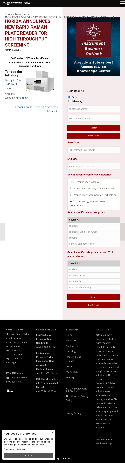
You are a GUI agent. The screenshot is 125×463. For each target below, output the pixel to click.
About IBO (71, 340)
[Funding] (94, 238)
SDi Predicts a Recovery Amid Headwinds (44, 339)
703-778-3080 (18, 354)
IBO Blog (71, 351)
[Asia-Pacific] (94, 282)
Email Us (16, 350)
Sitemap (70, 377)
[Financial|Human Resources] (94, 232)
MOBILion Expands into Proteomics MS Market (47, 383)
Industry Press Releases (73, 358)
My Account (72, 371)
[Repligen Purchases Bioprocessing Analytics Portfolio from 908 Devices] (2, 232)
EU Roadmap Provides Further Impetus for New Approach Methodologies (45, 361)
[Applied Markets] (94, 276)
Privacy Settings (74, 413)
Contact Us (72, 346)
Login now (22, 97)
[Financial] (94, 226)
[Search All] (94, 220)
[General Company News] (94, 244)
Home (69, 334)
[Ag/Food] (94, 270)
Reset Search (93, 135)
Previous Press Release (28, 106)
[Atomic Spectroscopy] (94, 288)
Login (69, 366)
